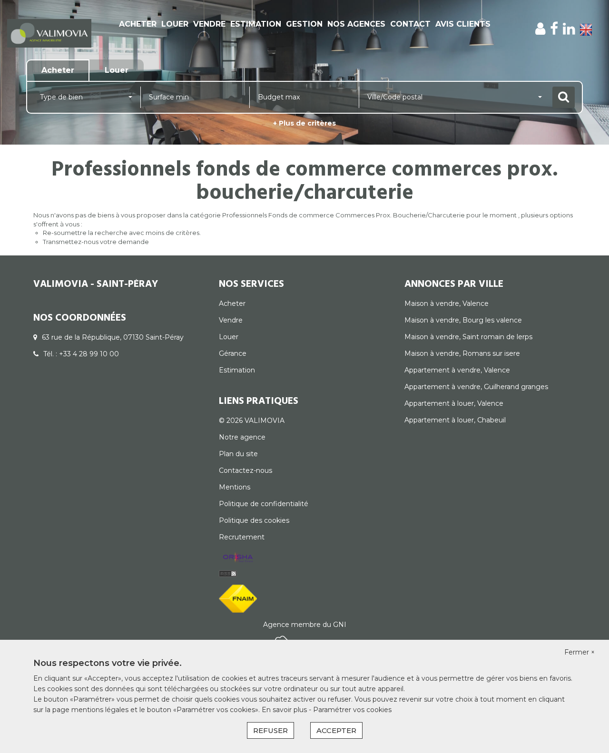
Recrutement (242, 537)
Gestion (304, 24)
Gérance (232, 353)
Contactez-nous (245, 470)
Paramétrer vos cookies (352, 709)
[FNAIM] (238, 598)
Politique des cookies (254, 520)
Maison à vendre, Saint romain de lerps (468, 336)
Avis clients (463, 24)
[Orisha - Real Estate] (238, 558)
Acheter (138, 24)
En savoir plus (285, 709)
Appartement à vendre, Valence (457, 370)
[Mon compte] (540, 29)
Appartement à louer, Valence (453, 403)
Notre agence (242, 437)
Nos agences (356, 24)
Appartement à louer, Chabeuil (455, 420)
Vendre (209, 24)
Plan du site (238, 454)
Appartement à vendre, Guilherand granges (476, 386)
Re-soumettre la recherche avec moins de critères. (122, 232)
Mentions (234, 487)
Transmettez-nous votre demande (96, 241)
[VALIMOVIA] (49, 33)
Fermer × (579, 652)
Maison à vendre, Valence (446, 303)
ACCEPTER (336, 730)
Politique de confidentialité (263, 503)
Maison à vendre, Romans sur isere (462, 353)
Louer (174, 24)
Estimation (255, 24)
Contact (410, 24)
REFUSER (270, 730)
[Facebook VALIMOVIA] (554, 29)
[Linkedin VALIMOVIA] (569, 29)
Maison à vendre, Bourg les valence (463, 320)
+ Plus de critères (304, 123)
